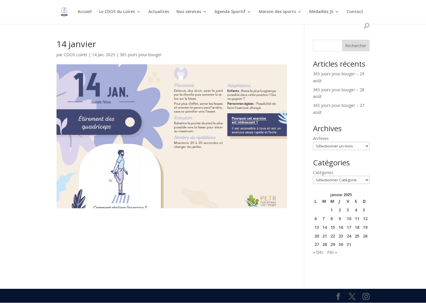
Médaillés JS (321, 12)
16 (340, 227)
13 (316, 227)
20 (316, 236)
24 (349, 236)
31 (349, 244)
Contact (355, 12)
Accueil (85, 12)
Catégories (323, 172)
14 (324, 227)
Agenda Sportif (229, 12)
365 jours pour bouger (141, 54)
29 (332, 244)
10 (349, 218)
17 (349, 227)
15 (332, 227)
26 (365, 236)
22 (332, 236)
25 (357, 236)
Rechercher (355, 45)
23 (340, 236)
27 (316, 244)
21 (324, 236)
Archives (321, 138)
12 (365, 218)
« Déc (318, 252)
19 (365, 227)
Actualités (158, 12)
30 (340, 244)
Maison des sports (277, 12)
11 (357, 218)
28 (324, 244)
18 (357, 227)
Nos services (188, 12)
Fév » (332, 252)
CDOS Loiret (75, 54)
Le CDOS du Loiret (117, 12)
